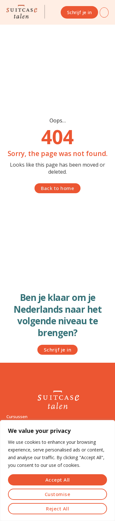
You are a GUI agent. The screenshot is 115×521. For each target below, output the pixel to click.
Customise (58, 494)
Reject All (57, 508)
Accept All (57, 479)
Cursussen (16, 416)
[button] (104, 12)
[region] (57, 470)
